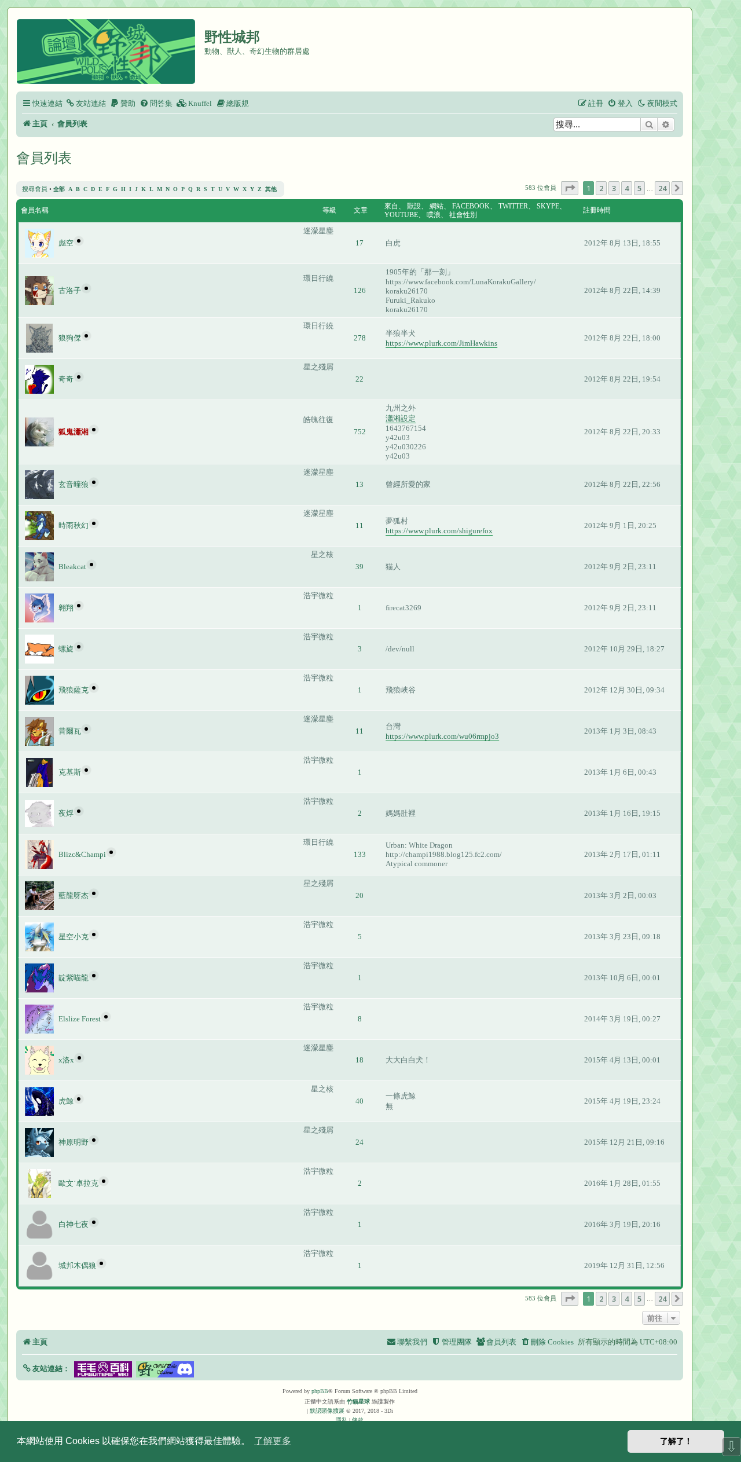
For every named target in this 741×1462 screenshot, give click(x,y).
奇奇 (66, 379)
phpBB (319, 1391)
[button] (569, 188)
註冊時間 (597, 210)
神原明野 (73, 1142)
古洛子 (69, 290)
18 (359, 1060)
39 (359, 566)
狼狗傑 (69, 338)
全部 (59, 189)
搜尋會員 (34, 188)
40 (359, 1101)
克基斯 (69, 772)
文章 (361, 210)
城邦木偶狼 (77, 1265)
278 (360, 338)
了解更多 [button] (272, 1441)
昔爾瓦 (69, 731)
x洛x (66, 1060)
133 (360, 854)
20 (359, 895)
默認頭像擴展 (327, 1411)
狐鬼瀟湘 (73, 431)
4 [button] (627, 188)
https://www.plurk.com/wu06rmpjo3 (442, 736)
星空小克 (73, 936)
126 (360, 290)
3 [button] (614, 188)
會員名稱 (35, 210)
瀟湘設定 (401, 418)
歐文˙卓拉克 (78, 1183)
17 (359, 243)
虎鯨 (66, 1101)
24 (359, 1142)
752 (360, 431)
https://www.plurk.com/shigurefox (439, 530)
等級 (329, 210)
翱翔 (66, 607)
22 (359, 379)
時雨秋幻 (73, 525)
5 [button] (639, 188)
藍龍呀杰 (73, 895)
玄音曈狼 (73, 484)
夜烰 (66, 813)
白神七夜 (73, 1224)
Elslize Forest (79, 1018)
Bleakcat (72, 566)
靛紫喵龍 (73, 977)
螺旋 (66, 648)
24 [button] (662, 188)
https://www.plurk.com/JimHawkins (441, 343)
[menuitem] (85, 103)
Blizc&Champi (82, 854)
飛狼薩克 (73, 690)
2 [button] (601, 188)
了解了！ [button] (676, 1441)
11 (359, 525)
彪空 (66, 243)
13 (359, 484)
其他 (271, 189)
